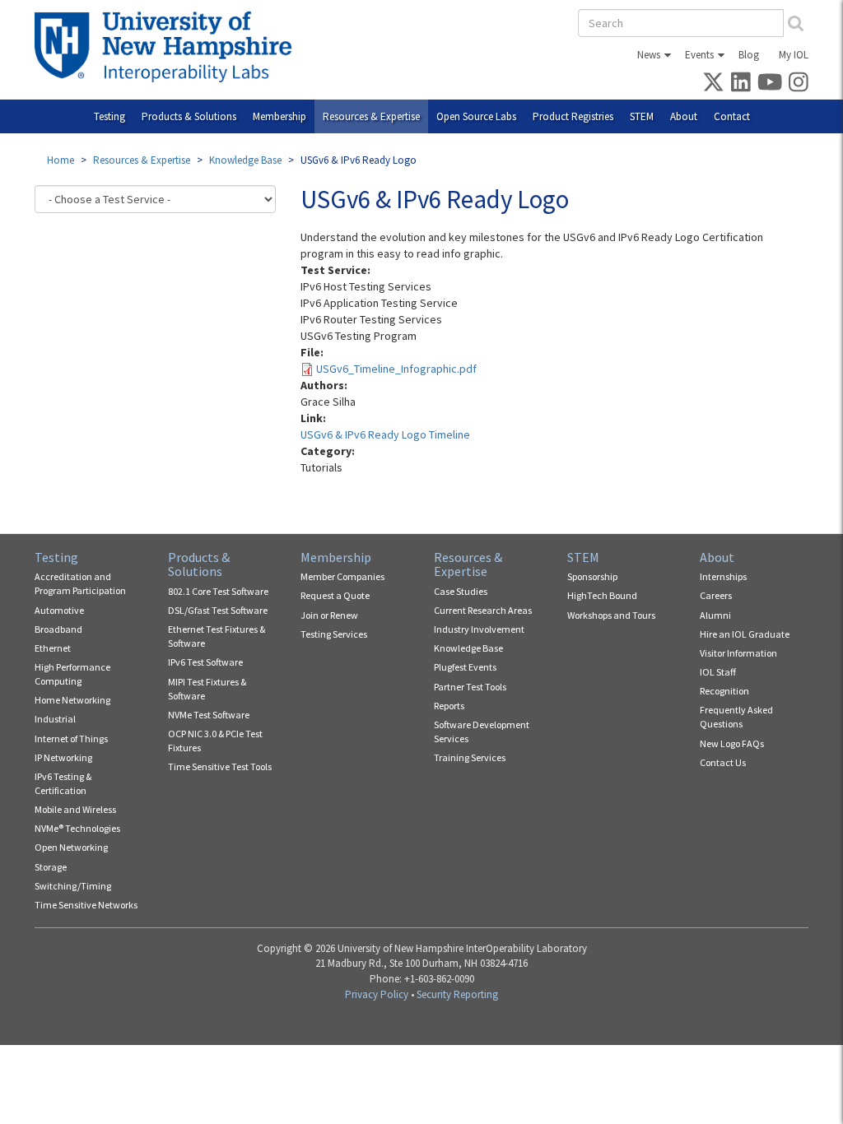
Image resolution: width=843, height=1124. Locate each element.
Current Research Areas (483, 610)
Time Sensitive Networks (86, 905)
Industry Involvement (479, 629)
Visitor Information (738, 653)
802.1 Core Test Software (218, 591)
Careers (716, 595)
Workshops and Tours (611, 615)
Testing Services (333, 634)
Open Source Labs (476, 116)
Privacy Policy (376, 994)
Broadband (58, 629)
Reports (449, 705)
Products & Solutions (189, 116)
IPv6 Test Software (205, 662)
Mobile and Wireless (75, 809)
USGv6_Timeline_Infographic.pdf (396, 368)
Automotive (59, 610)
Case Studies (460, 591)
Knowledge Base (245, 160)
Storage (51, 867)
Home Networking (72, 700)
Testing (109, 116)
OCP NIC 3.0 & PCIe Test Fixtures (215, 740)
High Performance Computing (72, 674)
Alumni (715, 615)
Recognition (724, 691)
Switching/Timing (73, 886)
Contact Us (723, 762)
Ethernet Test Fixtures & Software (216, 636)
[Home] (169, 47)
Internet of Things (71, 738)
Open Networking (71, 847)
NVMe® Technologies (77, 828)
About (683, 116)
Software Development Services (481, 731)
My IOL (793, 55)
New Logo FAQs (732, 743)
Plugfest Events (465, 667)
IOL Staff (718, 672)
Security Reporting (457, 994)
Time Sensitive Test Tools (220, 766)
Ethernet (53, 648)
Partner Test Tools (470, 686)
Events (699, 55)
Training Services (469, 757)
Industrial (55, 719)
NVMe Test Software (208, 714)
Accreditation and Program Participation (80, 583)
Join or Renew (329, 615)
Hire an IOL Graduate (744, 634)
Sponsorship (592, 576)
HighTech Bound (602, 595)
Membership (279, 116)
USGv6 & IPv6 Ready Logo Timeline (385, 434)
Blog (748, 55)
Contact (732, 116)
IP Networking (63, 757)
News (648, 55)
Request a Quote (335, 595)
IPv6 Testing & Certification (63, 783)
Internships (723, 576)
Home (60, 160)
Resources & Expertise (371, 116)
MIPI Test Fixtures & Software (207, 689)
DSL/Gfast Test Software (218, 610)
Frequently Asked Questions (736, 717)
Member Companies (342, 576)
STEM (642, 116)
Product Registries (573, 116)
